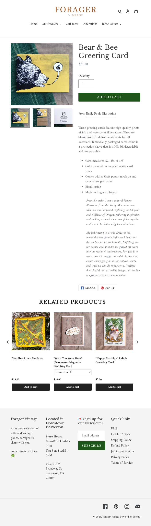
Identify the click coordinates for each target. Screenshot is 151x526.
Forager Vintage (111, 517)
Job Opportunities (122, 451)
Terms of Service (122, 463)
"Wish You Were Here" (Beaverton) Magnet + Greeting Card (68, 362)
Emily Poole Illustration (101, 113)
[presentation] (7, 342)
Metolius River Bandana (27, 359)
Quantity (83, 76)
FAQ (114, 428)
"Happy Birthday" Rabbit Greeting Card (111, 361)
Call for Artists (120, 434)
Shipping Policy (121, 440)
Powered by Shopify (130, 517)
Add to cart (30, 387)
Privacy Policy (120, 457)
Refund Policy (120, 445)
